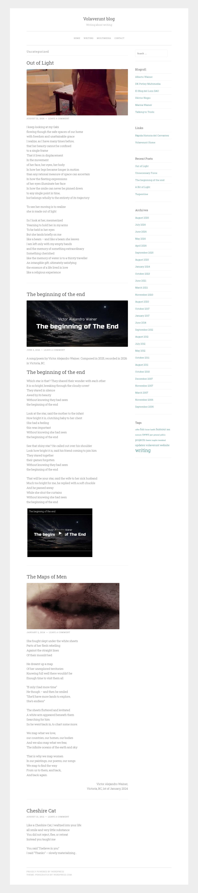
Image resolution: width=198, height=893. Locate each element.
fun (142, 429)
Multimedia (104, 38)
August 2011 (141, 364)
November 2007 (144, 385)
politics (162, 435)
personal (156, 435)
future (147, 430)
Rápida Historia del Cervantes (152, 135)
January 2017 (142, 315)
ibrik (168, 430)
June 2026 (141, 231)
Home (77, 38)
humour (161, 429)
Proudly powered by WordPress (45, 871)
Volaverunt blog (99, 18)
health (152, 430)
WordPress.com (63, 874)
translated (162, 440)
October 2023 (142, 273)
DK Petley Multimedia (147, 83)
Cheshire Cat (41, 810)
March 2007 (141, 392)
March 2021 (141, 287)
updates (140, 445)
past (151, 435)
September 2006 (144, 406)
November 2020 (144, 294)
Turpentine (141, 194)
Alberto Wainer (144, 76)
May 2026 (140, 238)
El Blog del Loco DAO (147, 90)
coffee (137, 430)
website (165, 445)
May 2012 (140, 350)
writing (88, 38)
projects (140, 440)
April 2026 (141, 245)
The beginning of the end (56, 294)
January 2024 (142, 266)
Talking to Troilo (144, 111)
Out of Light (40, 62)
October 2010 (142, 371)
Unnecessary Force (146, 172)
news (145, 434)
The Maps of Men (47, 576)
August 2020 (142, 301)
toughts (154, 440)
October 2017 (142, 308)
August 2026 (142, 217)
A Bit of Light (142, 187)
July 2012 (140, 343)
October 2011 (142, 357)
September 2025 (144, 252)
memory (138, 435)
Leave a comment (58, 118)
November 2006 (144, 399)
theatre (148, 440)
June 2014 (140, 322)
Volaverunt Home (145, 142)
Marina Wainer (143, 104)
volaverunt (152, 445)
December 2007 (144, 378)
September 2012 (144, 329)
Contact (119, 38)
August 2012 (141, 336)
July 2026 (140, 224)
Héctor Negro (143, 97)
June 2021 (140, 280)
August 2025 (142, 259)
